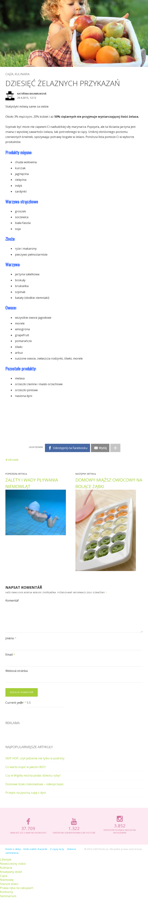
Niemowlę (7, 880)
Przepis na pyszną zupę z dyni (25, 793)
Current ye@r (15, 702)
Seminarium (8, 896)
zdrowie (13, 460)
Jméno (10, 638)
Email (10, 655)
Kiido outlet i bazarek (35, 849)
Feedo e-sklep (13, 849)
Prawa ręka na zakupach (16, 888)
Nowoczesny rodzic (13, 864)
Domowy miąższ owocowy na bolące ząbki (108, 483)
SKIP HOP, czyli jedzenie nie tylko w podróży (34, 758)
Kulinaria (22, 74)
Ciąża (9, 74)
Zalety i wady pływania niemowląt (31, 483)
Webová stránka (16, 671)
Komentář (12, 600)
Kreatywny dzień (11, 872)
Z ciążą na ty (57, 849)
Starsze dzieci (9, 884)
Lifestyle (5, 859)
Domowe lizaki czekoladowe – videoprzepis (34, 784)
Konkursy (6, 892)
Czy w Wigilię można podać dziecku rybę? (33, 775)
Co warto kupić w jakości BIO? (25, 767)
